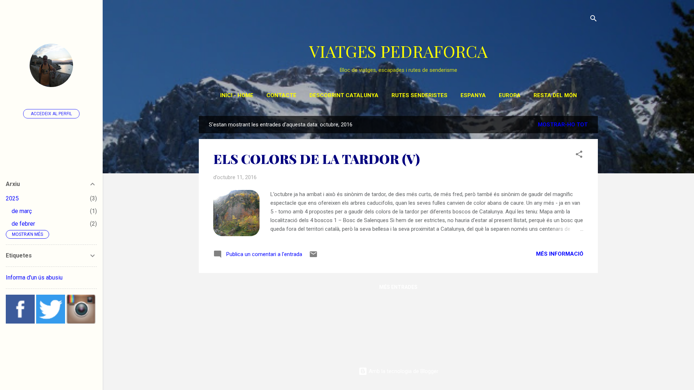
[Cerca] (593, 20)
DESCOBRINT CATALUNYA (343, 95)
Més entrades (398, 287)
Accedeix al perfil (51, 113)
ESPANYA (473, 95)
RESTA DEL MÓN (555, 95)
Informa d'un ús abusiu (34, 277)
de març (22, 211)
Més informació (559, 254)
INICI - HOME (236, 95)
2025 (12, 198)
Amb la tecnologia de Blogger (402, 371)
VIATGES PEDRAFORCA (398, 51)
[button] (579, 155)
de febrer (23, 223)
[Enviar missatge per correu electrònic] (313, 257)
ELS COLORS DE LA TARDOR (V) (316, 158)
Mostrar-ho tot (563, 124)
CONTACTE (281, 95)
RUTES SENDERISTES (419, 95)
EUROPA (509, 95)
